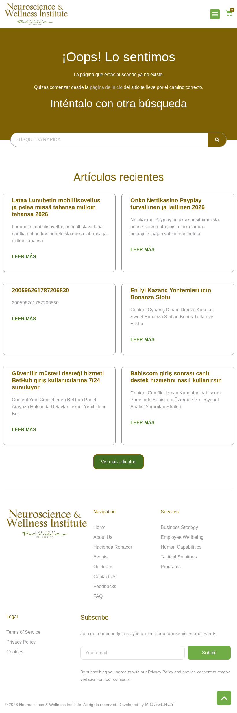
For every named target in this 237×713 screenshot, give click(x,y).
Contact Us (104, 576)
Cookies (14, 651)
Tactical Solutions (179, 556)
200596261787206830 (40, 290)
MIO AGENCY (159, 704)
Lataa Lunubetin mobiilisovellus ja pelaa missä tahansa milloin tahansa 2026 (56, 207)
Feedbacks (104, 586)
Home (99, 527)
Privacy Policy (21, 642)
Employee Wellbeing (182, 537)
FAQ (98, 596)
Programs (171, 566)
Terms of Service (23, 632)
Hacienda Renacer (112, 547)
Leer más (24, 256)
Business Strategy (179, 527)
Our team (102, 566)
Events (100, 556)
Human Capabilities (181, 547)
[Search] (217, 140)
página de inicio (106, 87)
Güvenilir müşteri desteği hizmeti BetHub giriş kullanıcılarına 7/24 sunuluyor (58, 380)
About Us (102, 537)
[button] (215, 14)
